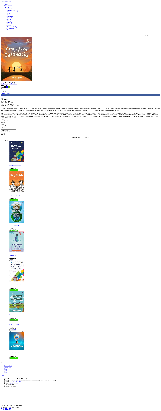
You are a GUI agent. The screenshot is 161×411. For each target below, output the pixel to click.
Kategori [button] (6, 7)
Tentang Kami (8, 366)
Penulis (6, 4)
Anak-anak (10, 8)
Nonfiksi (9, 22)
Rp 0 (11, 260)
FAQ (5, 372)
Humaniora (10, 16)
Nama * (3, 122)
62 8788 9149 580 (16, 381)
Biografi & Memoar (12, 10)
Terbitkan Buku (8, 5)
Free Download (8, 30)
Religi (9, 25)
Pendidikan (10, 24)
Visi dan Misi (7, 367)
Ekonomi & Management (14, 11)
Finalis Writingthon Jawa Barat (9, 84)
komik (9, 19)
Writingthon (10, 28)
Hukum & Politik (12, 14)
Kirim (2, 134)
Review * (3, 125)
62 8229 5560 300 (14, 383)
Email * (3, 119)
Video (5, 370)
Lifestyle (9, 20)
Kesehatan (10, 17)
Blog (5, 369)
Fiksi (8, 13)
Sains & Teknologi (12, 27)
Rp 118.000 (13, 329)
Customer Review (5, 101)
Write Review (4, 99)
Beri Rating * (4, 130)
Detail (2, 98)
